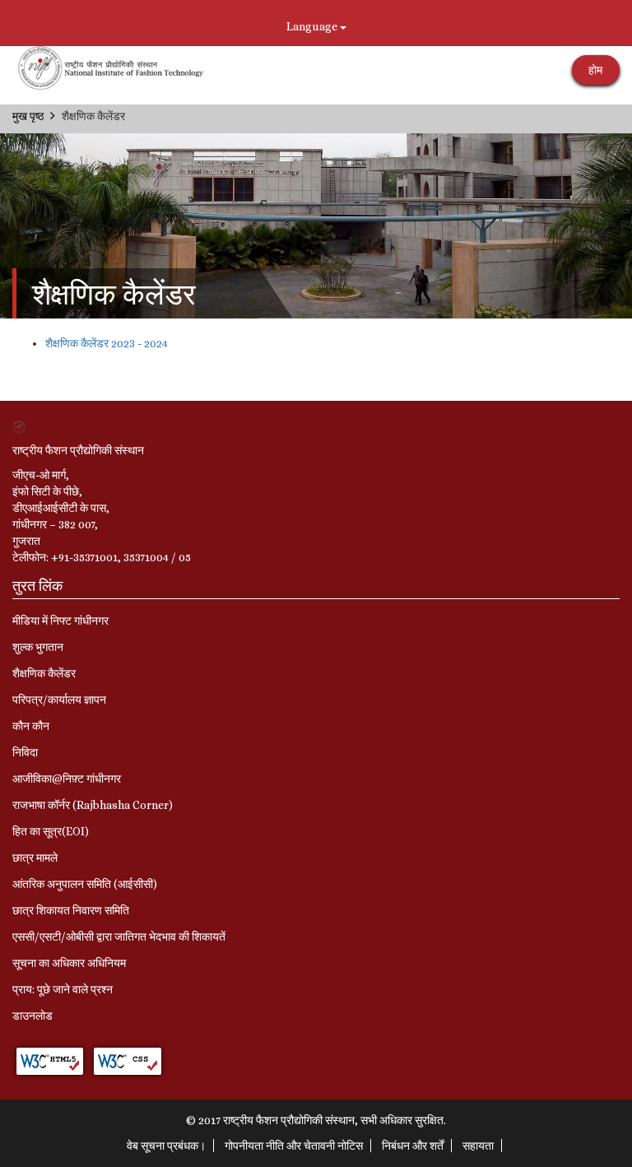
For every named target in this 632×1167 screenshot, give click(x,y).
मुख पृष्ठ (28, 116)
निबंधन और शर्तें (413, 1145)
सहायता (478, 1145)
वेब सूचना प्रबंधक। (166, 1145)
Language (313, 26)
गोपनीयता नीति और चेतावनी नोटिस (294, 1145)
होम (595, 70)
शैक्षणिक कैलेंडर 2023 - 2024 (106, 343)
